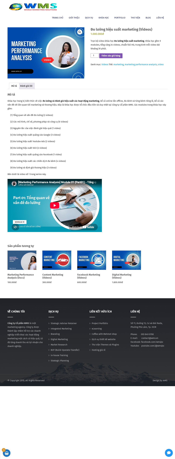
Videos (105, 64)
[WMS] (33, 7)
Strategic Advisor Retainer (64, 323)
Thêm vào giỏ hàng (110, 55)
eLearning (97, 328)
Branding (55, 334)
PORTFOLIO (119, 17)
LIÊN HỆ (160, 17)
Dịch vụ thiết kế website (104, 339)
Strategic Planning (60, 360)
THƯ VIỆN (135, 17)
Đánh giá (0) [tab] (26, 86)
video (161, 64)
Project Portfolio (100, 323)
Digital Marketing (59, 339)
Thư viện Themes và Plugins (105, 344)
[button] (79, 32)
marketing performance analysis (141, 64)
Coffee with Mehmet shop (104, 334)
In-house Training (59, 355)
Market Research (59, 344)
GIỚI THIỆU (74, 17)
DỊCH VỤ (89, 17)
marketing (118, 64)
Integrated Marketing (61, 328)
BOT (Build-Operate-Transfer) (65, 350)
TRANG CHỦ (57, 17)
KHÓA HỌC (104, 17)
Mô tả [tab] (14, 86)
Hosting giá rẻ (98, 350)
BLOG (148, 17)
